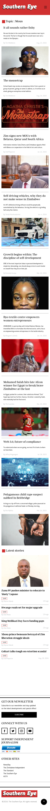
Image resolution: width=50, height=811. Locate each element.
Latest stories (15, 550)
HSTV (5, 777)
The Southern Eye (10, 774)
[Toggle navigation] (45, 7)
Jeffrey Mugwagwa (11, 454)
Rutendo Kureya (10, 273)
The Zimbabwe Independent (14, 768)
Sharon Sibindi (8, 601)
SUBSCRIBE (19, 715)
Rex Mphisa (9, 511)
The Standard (8, 771)
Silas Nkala (7, 615)
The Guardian (9, 404)
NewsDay (6, 765)
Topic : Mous (14, 21)
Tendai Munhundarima (12, 215)
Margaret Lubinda (11, 336)
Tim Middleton (10, 43)
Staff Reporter (10, 152)
